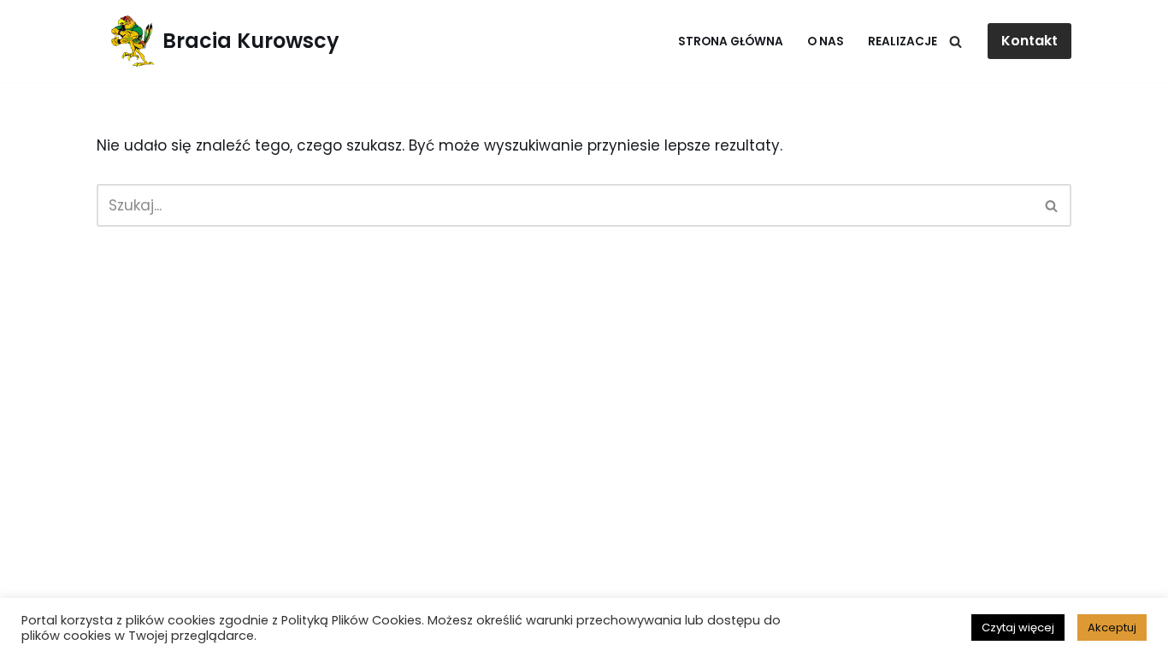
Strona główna (730, 41)
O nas (825, 41)
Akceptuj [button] (1112, 627)
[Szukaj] (955, 41)
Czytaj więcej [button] (1018, 627)
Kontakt (1029, 40)
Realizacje (902, 41)
